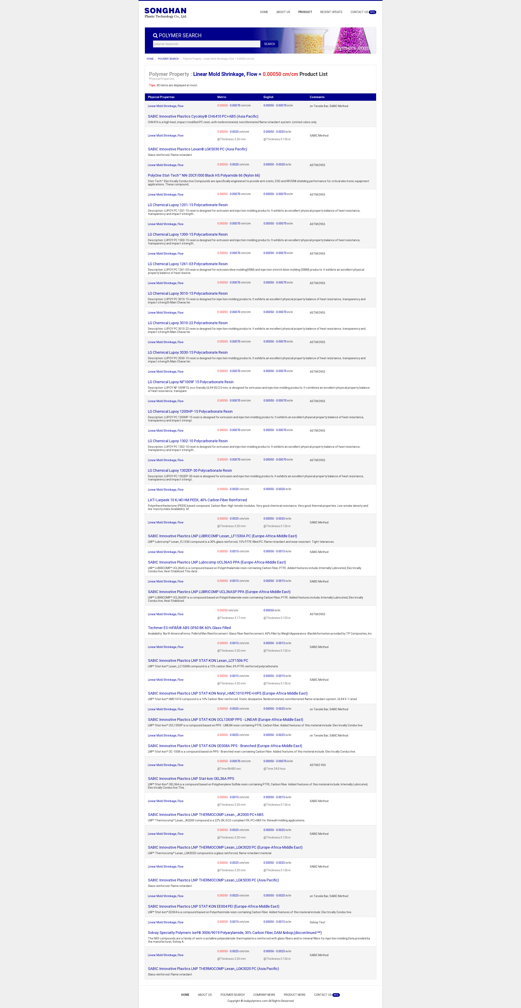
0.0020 (234, 164)
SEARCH (269, 44)
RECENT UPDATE (331, 12)
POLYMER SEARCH (168, 58)
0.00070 (235, 105)
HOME (264, 12)
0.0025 (234, 131)
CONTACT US (363, 12)
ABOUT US (283, 12)
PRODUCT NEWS (294, 994)
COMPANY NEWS (264, 994)
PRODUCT (305, 12)
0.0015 (234, 551)
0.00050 (222, 105)
